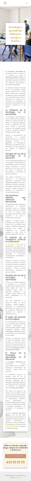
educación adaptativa (12, 426)
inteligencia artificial (14, 244)
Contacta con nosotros (15, 456)
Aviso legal (18, 477)
